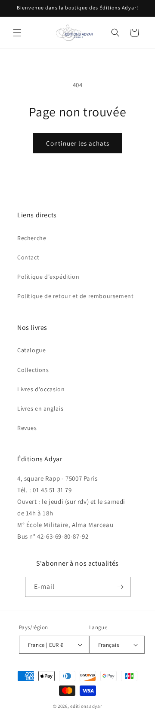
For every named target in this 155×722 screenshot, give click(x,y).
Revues (27, 428)
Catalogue (31, 350)
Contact (28, 257)
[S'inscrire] (120, 587)
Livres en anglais (40, 408)
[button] (17, 32)
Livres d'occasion (41, 389)
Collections (33, 370)
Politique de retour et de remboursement (75, 296)
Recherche (31, 238)
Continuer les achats (77, 143)
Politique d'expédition (48, 276)
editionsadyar (86, 706)
